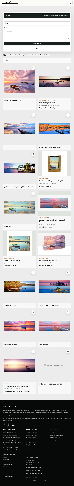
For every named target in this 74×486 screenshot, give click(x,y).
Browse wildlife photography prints (12, 442)
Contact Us (5, 457)
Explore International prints (10, 444)
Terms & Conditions (8, 476)
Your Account (6, 459)
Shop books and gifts (31, 432)
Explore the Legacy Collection (10, 447)
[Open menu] (71, 3)
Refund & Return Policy (8, 462)
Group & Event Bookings (56, 435)
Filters (7, 60)
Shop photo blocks (31, 437)
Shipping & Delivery (8, 464)
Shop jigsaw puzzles (31, 442)
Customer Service (9, 454)
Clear (37, 48)
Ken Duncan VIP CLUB (56, 437)
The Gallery (54, 429)
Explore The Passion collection (10, 449)
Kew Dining (53, 440)
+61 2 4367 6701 (36, 467)
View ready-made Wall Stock (10, 435)
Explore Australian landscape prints (11, 437)
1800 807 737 (36, 470)
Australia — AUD (30, 480)
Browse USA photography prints (11, 440)
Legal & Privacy (8, 471)
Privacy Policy (6, 474)
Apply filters (37, 43)
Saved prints (44, 55)
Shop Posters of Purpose (32, 444)
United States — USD (40, 480)
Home (1, 6)
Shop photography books (32, 435)
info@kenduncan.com (36, 473)
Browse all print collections (9, 432)
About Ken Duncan (54, 433)
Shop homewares (30, 440)
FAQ (4, 467)
